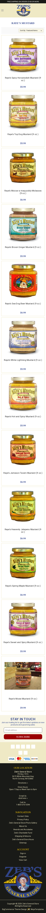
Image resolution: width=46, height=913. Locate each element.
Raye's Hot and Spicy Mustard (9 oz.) (23, 416)
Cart (43, 10)
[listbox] (34, 30)
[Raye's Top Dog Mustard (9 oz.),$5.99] (23, 111)
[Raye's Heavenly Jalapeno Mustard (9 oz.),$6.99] (23, 506)
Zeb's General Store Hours (23, 839)
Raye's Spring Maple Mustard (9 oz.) (23, 586)
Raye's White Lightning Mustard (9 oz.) (23, 360)
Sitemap (23, 843)
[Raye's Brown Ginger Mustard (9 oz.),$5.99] (23, 224)
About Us (23, 826)
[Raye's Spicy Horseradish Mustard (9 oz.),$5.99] (23, 55)
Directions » (23, 783)
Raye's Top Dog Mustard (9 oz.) (23, 134)
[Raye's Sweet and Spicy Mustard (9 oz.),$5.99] (23, 619)
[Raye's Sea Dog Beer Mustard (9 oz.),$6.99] (23, 280)
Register (22, 857)
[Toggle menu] (2, 10)
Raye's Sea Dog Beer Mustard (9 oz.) (23, 303)
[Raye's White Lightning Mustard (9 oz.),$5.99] (23, 337)
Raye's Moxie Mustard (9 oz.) (23, 698)
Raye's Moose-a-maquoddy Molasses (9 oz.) (23, 192)
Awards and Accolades (23, 829)
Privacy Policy (23, 819)
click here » (23, 798)
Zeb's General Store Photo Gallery (23, 823)
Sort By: (23, 30)
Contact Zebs (23, 816)
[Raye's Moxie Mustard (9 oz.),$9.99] (23, 675)
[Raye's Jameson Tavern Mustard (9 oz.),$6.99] (23, 450)
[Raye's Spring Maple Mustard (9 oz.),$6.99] (23, 563)
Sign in (23, 853)
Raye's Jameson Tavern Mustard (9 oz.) (22, 473)
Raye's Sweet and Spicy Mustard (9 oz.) (23, 642)
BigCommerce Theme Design (14, 909)
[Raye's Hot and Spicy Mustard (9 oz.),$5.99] (23, 393)
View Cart (23, 860)
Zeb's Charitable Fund (23, 833)
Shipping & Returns (23, 836)
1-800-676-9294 (23, 805)
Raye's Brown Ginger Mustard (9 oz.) (23, 247)
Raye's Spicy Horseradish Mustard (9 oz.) (23, 79)
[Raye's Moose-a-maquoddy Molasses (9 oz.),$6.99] (23, 167)
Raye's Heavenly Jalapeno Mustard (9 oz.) (23, 530)
